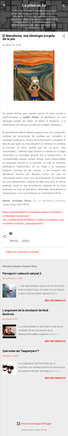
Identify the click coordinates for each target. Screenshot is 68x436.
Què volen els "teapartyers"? (21, 351)
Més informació (55, 300)
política (25, 240)
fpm (45, 430)
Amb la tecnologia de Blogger (36, 423)
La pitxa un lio (34, 5)
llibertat (14, 240)
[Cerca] (63, 6)
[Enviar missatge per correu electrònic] (11, 234)
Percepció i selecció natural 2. (22, 273)
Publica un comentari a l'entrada (22, 251)
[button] (63, 36)
